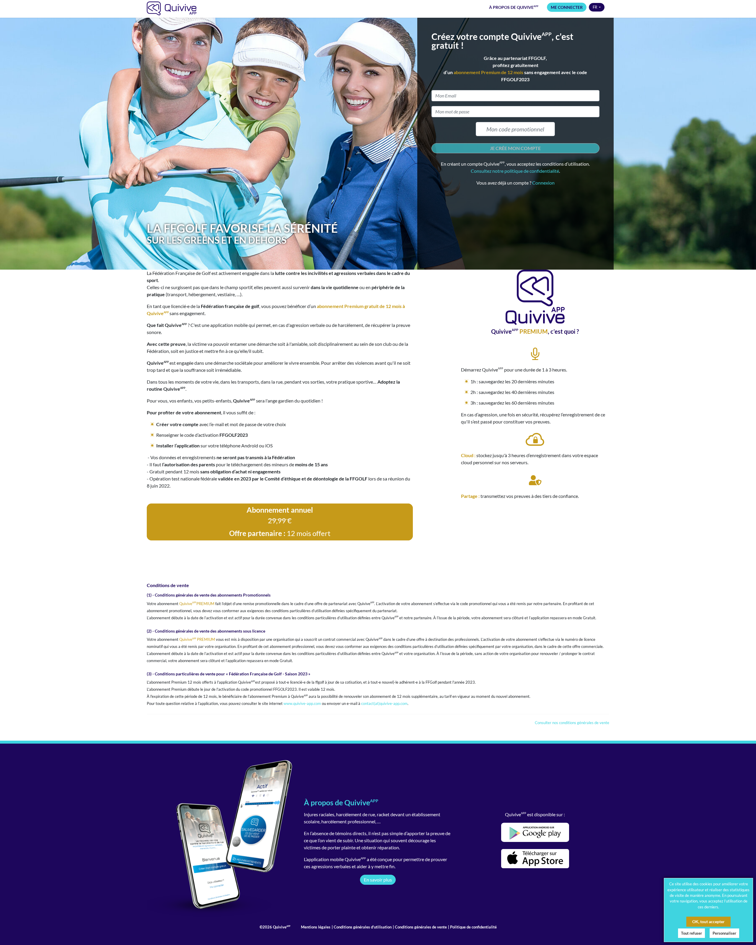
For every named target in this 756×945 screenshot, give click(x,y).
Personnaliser (724, 933)
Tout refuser (691, 933)
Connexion (543, 182)
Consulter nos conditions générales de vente (572, 722)
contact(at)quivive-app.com (384, 703)
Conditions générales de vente (420, 927)
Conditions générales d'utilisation (362, 927)
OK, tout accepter (708, 921)
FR (595, 7)
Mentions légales (315, 927)
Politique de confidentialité (473, 927)
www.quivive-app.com (302, 703)
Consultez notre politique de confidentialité (515, 171)
